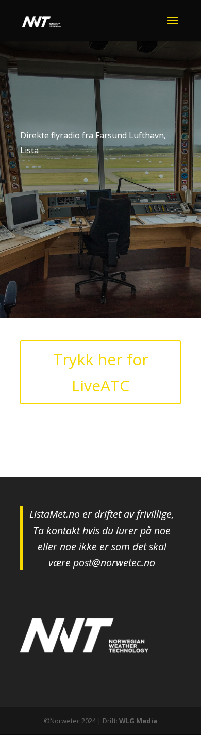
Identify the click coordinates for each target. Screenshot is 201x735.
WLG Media (138, 720)
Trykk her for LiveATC (100, 372)
